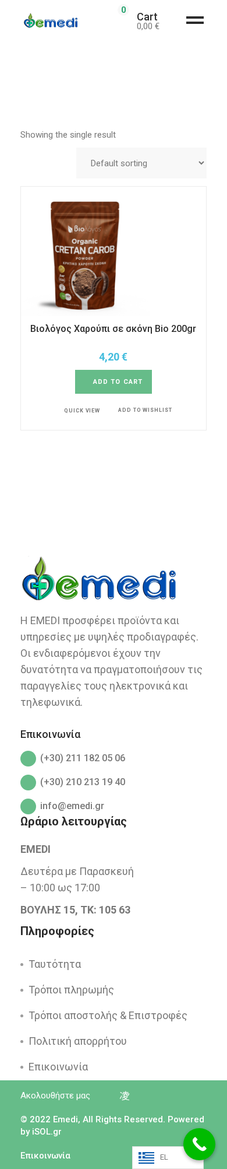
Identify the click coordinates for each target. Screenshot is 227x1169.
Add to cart (118, 382)
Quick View (82, 411)
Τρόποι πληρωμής (71, 990)
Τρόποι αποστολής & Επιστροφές (108, 1015)
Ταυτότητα (55, 964)
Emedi (65, 1119)
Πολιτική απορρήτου (78, 1041)
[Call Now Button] (199, 1144)
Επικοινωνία (58, 1066)
